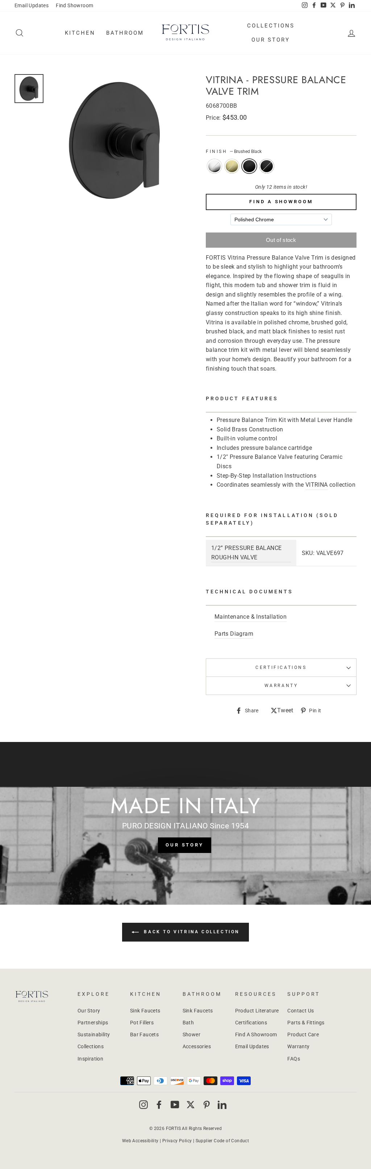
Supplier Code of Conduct (222, 1140)
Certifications (281, 667)
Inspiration (90, 1059)
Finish (234, 151)
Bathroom (125, 33)
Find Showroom (74, 5)
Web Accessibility (140, 1140)
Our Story (270, 40)
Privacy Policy (177, 1140)
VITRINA (316, 484)
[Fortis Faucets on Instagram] (143, 1104)
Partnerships (93, 1022)
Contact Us (300, 1011)
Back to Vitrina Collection (190, 931)
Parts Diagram (233, 633)
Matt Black (266, 166)
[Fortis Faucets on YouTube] (175, 1104)
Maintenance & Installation (250, 616)
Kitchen (80, 33)
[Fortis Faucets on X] (190, 1104)
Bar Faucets (144, 1034)
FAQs (293, 1059)
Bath (188, 1022)
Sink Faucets (145, 1011)
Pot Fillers (142, 1022)
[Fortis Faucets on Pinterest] (206, 1104)
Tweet (285, 711)
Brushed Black (249, 166)
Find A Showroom (281, 201)
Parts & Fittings (305, 1022)
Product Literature (257, 1011)
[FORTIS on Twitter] (333, 6)
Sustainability (94, 1034)
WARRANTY (281, 685)
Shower (191, 1034)
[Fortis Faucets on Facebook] (159, 1104)
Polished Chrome (214, 166)
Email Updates (31, 5)
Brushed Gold (232, 166)
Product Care (303, 1034)
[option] (115, 140)
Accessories (197, 1046)
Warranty (298, 1046)
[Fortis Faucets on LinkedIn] (222, 1104)
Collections (271, 25)
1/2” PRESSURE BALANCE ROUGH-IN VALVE (246, 553)
